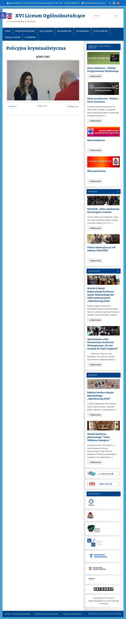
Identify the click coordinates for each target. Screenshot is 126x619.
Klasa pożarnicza (96, 170)
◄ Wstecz (12, 106)
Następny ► (73, 106)
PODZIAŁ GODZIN (12, 37)
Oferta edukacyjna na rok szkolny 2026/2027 (101, 249)
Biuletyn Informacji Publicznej (46, 614)
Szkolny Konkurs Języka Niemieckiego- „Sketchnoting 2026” (100, 395)
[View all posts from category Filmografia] (118, 192)
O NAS (7, 31)
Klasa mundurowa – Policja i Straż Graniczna (102, 100)
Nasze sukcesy (94, 271)
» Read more (95, 76)
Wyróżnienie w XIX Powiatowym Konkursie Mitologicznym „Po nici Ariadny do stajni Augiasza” (102, 344)
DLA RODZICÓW (64, 31)
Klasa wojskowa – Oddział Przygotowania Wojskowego (103, 69)
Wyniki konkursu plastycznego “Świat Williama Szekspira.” (98, 437)
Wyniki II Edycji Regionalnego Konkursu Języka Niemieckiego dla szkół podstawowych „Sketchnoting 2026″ (100, 294)
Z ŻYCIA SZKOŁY (100, 31)
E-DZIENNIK (30, 37)
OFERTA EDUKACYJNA (25, 31)
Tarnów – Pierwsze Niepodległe (17, 614)
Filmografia (92, 192)
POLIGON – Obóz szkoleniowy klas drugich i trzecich (103, 210)
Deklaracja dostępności (72, 614)
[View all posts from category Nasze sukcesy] (118, 271)
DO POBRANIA (82, 31)
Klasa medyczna (96, 140)
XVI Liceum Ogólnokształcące (50, 15)
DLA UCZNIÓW (46, 31)
